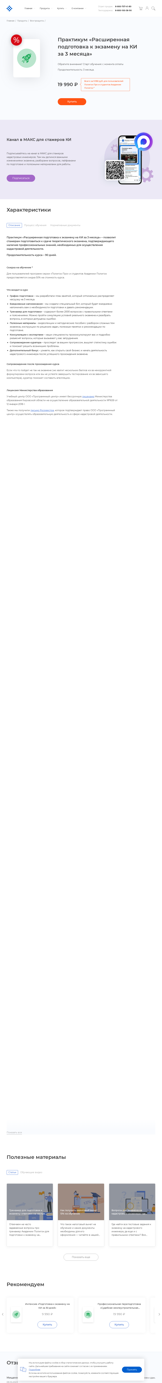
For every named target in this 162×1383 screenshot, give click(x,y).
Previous (2, 1313)
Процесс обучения (35, 225)
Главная (29, 8)
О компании (78, 8)
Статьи (12, 1172)
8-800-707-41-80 (123, 6)
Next (159, 1313)
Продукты (45, 8)
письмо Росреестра (42, 410)
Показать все (14, 1132)
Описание (14, 225)
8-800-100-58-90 (123, 10)
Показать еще (81, 1257)
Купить (61, 8)
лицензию (88, 396)
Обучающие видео (31, 1172)
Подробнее (34, 1369)
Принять (132, 1369)
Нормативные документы (65, 225)
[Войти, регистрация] (147, 8)
